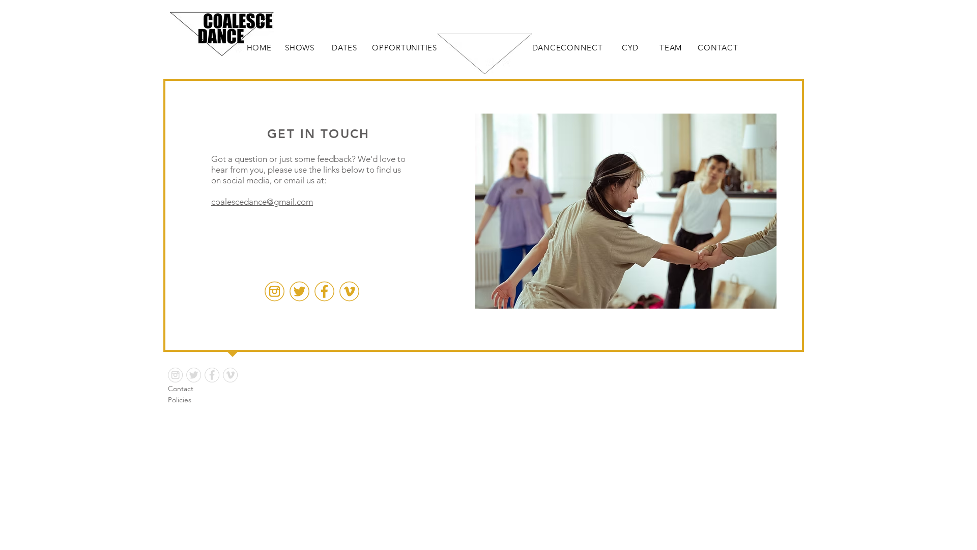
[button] (626, 211)
